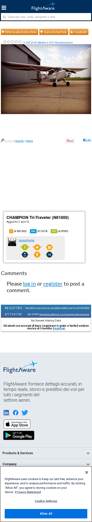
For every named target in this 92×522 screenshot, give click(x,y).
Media (9, 141)
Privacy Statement (28, 492)
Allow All (46, 513)
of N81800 (18, 231)
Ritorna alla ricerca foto (21, 32)
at (60, 231)
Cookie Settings (46, 501)
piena (29, 141)
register (53, 283)
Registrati (59, 328)
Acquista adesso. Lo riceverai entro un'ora (64, 314)
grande (19, 141)
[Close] (87, 472)
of (39, 231)
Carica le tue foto (55, 32)
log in (29, 283)
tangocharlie (26, 240)
